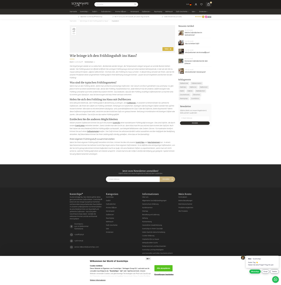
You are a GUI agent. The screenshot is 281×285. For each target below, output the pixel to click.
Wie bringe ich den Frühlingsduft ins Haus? (94, 21)
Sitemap (145, 211)
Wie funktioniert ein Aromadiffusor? (197, 52)
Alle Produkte (183, 211)
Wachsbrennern (154, 142)
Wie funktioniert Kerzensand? (195, 72)
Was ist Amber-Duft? (192, 43)
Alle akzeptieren (163, 268)
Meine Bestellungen (185, 200)
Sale (193, 11)
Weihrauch (169, 11)
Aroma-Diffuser (120, 11)
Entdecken (203, 11)
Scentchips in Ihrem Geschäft (152, 228)
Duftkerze (193, 87)
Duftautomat (184, 83)
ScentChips (140, 142)
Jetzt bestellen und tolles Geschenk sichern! (157, 253)
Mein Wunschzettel (185, 204)
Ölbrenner (196, 94)
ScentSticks (195, 98)
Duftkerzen (146, 11)
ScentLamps (80, 125)
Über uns (145, 197)
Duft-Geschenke (181, 11)
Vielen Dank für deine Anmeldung (153, 232)
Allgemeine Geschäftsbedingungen (154, 200)
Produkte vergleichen (185, 207)
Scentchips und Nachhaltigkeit (153, 250)
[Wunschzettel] (201, 4)
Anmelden (195, 123)
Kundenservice (147, 207)
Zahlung (145, 218)
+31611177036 (78, 241)
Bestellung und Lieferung (150, 214)
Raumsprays (184, 98)
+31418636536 (79, 234)
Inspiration (115, 21)
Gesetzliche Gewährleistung (152, 225)
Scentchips (84, 11)
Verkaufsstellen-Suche (150, 243)
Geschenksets (184, 94)
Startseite (73, 11)
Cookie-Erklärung (148, 236)
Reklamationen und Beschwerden (154, 246)
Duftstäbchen (106, 11)
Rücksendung (147, 221)
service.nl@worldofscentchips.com (86, 247)
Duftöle (190, 91)
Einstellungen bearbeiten (164, 274)
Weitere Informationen (98, 280)
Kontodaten (182, 197)
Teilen (167, 49)
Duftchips (183, 87)
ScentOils (116, 123)
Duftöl (94, 11)
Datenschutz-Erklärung (150, 204)
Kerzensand (134, 11)
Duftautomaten (93, 131)
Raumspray (158, 11)
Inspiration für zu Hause (150, 239)
